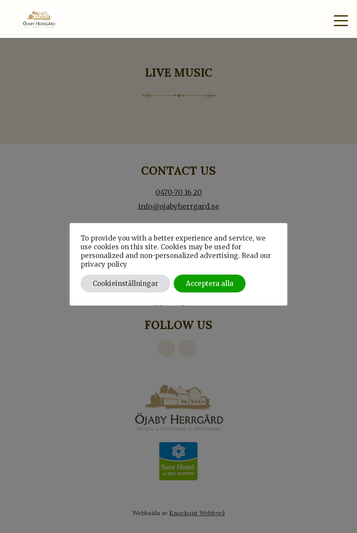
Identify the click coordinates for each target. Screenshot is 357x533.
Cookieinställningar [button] (125, 283)
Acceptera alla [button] (209, 283)
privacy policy (104, 264)
